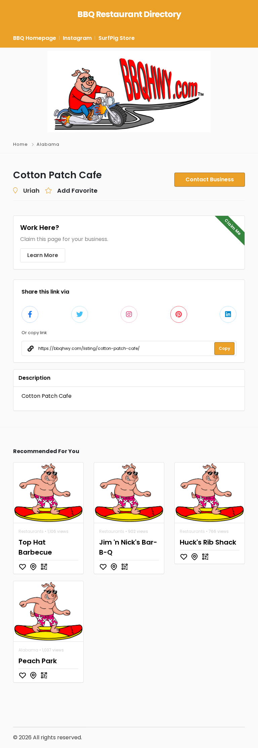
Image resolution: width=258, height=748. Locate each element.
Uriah (31, 190)
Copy (224, 348)
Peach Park (37, 661)
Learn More (42, 255)
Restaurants (31, 531)
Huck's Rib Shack (208, 542)
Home (20, 144)
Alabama (48, 144)
